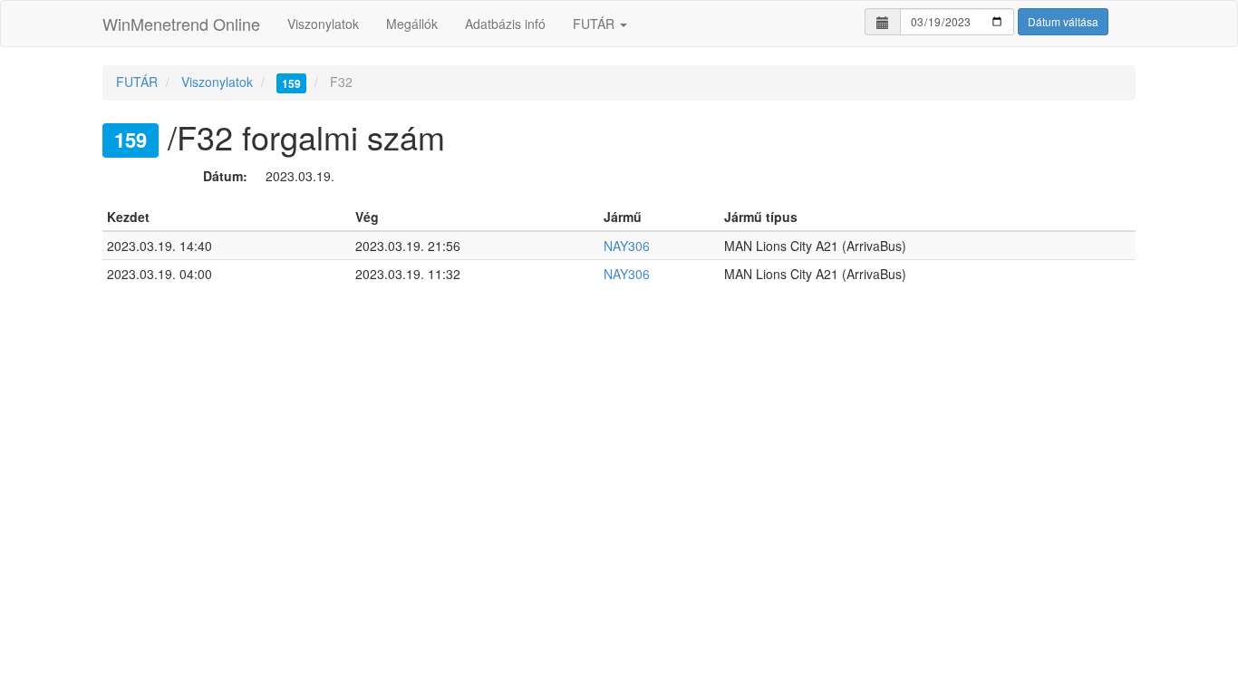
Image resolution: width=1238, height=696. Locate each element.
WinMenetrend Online (181, 23)
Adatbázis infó (505, 23)
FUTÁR (595, 23)
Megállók (412, 23)
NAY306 (627, 246)
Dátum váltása (1063, 21)
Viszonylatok (323, 23)
